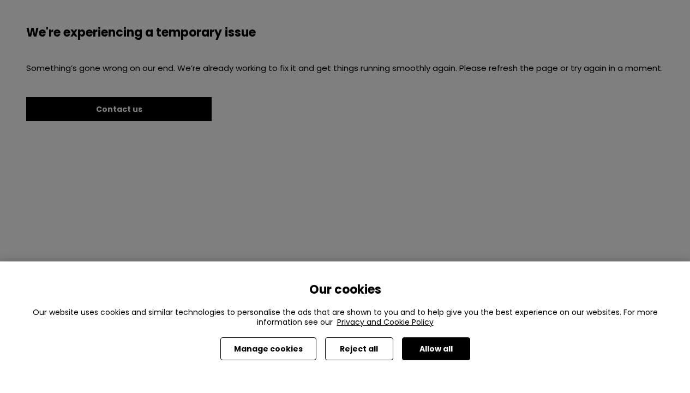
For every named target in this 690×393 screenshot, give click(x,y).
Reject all (359, 348)
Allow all (436, 348)
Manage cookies (268, 348)
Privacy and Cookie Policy (385, 322)
